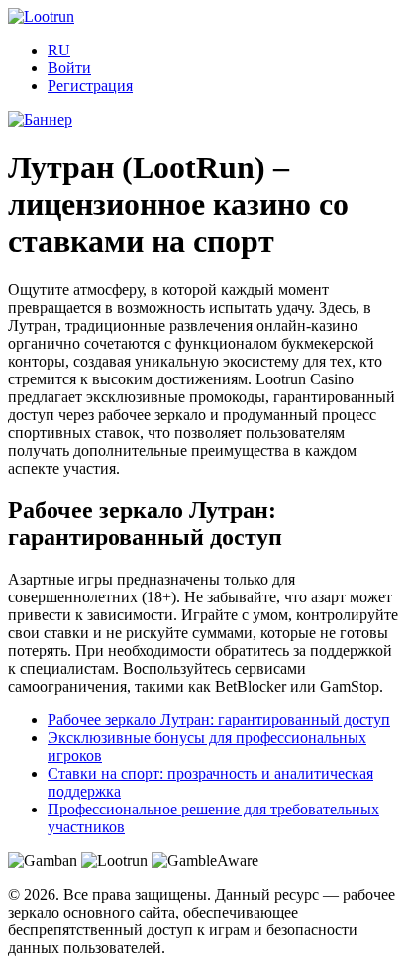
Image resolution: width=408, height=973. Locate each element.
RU (59, 50)
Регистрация (90, 85)
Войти (69, 67)
